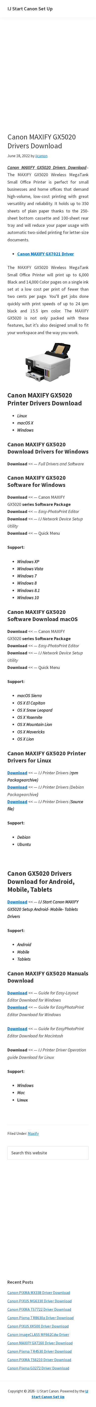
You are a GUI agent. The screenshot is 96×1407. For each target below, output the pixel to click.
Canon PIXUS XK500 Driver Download (38, 1326)
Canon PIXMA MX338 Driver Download (38, 1292)
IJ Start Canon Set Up (30, 8)
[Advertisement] (48, 82)
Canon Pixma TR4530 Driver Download (39, 1351)
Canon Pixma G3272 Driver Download (38, 1368)
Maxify (33, 1133)
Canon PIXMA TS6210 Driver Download (39, 1359)
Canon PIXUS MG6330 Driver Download (39, 1300)
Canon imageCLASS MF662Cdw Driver (38, 1334)
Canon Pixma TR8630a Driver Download (40, 1317)
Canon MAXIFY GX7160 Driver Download (40, 1342)
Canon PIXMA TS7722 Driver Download (39, 1309)
